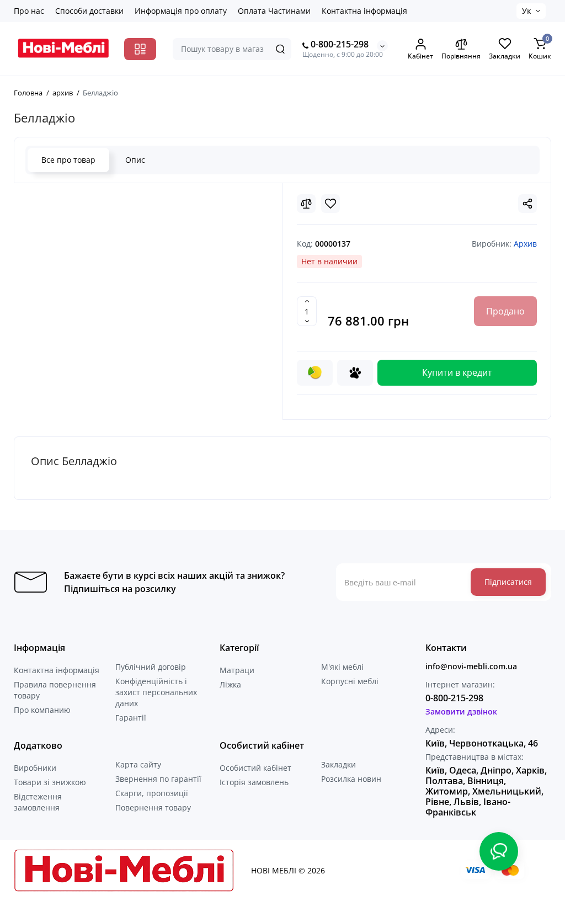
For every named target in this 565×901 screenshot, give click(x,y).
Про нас (29, 11)
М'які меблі (342, 667)
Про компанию (42, 710)
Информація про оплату (181, 11)
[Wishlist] (330, 203)
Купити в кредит (457, 372)
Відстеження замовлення (38, 802)
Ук (526, 11)
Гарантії (130, 717)
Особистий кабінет (255, 768)
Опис (135, 159)
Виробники (35, 768)
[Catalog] (140, 49)
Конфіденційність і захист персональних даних (156, 692)
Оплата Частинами (274, 11)
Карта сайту (138, 764)
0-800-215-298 (338, 44)
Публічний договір (150, 667)
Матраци (237, 670)
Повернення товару (153, 807)
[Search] (280, 49)
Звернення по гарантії (158, 779)
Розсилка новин (351, 779)
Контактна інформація (364, 11)
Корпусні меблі (350, 681)
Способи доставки (89, 11)
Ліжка (230, 684)
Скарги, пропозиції (151, 793)
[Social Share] (527, 203)
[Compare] (306, 203)
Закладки (338, 764)
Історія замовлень (254, 782)
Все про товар (68, 159)
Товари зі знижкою (50, 782)
